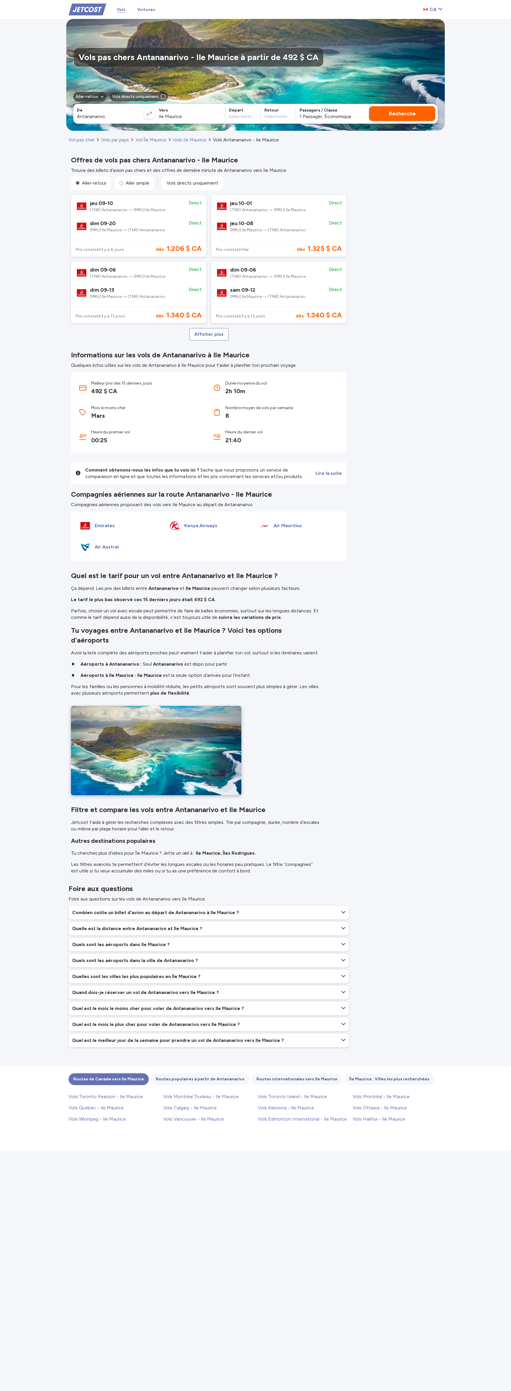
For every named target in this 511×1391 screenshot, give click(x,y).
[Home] (87, 9)
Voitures (146, 9)
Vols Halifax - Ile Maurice (378, 1119)
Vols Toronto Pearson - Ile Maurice (106, 1096)
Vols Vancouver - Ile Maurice (193, 1119)
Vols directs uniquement (192, 183)
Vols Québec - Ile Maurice (96, 1108)
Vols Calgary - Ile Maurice (190, 1108)
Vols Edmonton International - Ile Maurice (302, 1119)
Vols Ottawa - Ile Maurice (379, 1108)
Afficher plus (209, 334)
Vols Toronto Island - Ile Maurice (292, 1096)
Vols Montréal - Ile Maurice (381, 1096)
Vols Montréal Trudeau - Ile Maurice (201, 1096)
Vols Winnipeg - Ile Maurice (97, 1119)
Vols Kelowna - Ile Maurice (286, 1108)
